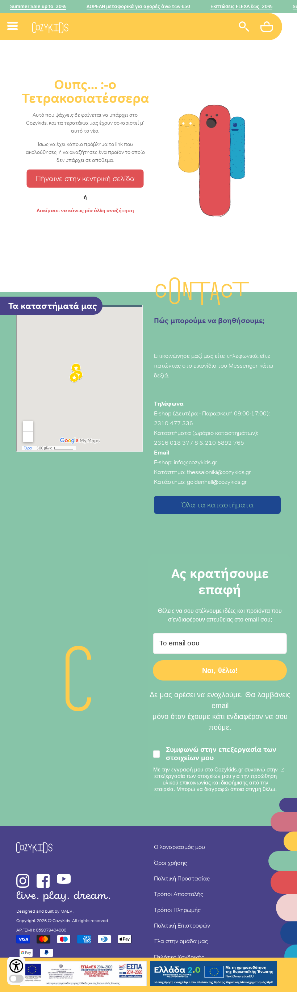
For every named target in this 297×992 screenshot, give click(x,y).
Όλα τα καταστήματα (217, 505)
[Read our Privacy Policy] (282, 769)
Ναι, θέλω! (220, 670)
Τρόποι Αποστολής (178, 893)
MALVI (67, 911)
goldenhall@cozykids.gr (217, 481)
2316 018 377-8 (176, 442)
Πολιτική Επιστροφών (182, 925)
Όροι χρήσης (170, 862)
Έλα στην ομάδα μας (181, 941)
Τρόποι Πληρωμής (177, 909)
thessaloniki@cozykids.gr (219, 472)
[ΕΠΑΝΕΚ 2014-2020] (83, 974)
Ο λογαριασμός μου (179, 846)
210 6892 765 (224, 442)
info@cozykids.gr (195, 462)
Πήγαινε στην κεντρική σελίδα (85, 178)
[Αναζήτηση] (244, 28)
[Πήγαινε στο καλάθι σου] (267, 28)
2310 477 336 (173, 423)
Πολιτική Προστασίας (182, 878)
